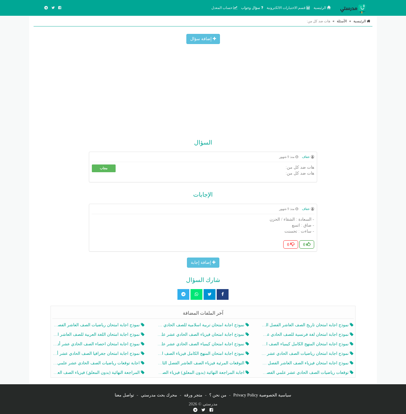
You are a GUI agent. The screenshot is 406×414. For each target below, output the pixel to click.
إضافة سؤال (201, 39)
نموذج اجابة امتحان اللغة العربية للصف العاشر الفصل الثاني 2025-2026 (97, 334)
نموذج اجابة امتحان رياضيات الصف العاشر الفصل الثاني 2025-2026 (97, 325)
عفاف (306, 157)
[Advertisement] (203, 88)
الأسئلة (342, 21)
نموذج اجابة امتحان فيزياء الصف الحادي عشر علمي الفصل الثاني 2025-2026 (201, 334)
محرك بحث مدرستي (159, 395)
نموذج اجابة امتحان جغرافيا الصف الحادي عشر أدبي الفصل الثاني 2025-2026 (97, 353)
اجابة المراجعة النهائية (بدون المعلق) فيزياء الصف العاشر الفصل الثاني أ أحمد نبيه (201, 372)
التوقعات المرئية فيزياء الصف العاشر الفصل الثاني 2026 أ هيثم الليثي (201, 363)
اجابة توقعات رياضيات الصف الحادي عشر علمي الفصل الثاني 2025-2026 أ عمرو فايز (97, 363)
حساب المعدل (222, 8)
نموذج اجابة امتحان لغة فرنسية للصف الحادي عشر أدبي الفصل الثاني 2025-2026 (306, 334)
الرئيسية (320, 8)
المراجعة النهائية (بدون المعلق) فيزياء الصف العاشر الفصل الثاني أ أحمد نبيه (97, 372)
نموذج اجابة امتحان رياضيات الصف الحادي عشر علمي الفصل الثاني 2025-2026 (306, 353)
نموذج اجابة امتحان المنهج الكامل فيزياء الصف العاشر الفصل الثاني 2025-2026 (201, 353)
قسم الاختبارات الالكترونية (286, 8)
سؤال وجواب (251, 8)
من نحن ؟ (217, 395)
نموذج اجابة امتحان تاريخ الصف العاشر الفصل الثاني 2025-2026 (306, 325)
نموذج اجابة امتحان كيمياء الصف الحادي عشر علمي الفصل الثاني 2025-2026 (201, 344)
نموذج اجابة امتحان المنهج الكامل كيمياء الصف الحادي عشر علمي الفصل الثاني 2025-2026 (306, 344)
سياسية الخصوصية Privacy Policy (262, 395)
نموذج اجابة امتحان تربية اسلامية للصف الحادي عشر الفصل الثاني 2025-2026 (201, 325)
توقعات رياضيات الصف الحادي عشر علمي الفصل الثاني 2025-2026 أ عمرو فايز (306, 372)
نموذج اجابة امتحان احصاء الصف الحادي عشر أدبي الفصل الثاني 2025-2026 (97, 344)
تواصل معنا (124, 395)
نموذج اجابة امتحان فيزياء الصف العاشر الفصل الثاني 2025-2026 (306, 363)
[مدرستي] (354, 7)
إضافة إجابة (201, 262)
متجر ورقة (193, 395)
